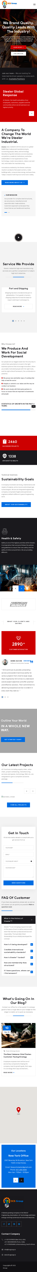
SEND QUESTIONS (18, 883)
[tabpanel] (18, 201)
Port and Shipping (18, 288)
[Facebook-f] (4, 1224)
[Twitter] (9, 1224)
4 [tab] (21, 321)
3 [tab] (18, 321)
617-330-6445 (21, 1170)
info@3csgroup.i (9, 1249)
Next (21, 1180)
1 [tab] (5, 212)
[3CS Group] (9, 4)
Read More (17, 306)
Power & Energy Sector (13, 1051)
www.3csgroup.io (10, 1255)
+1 (5, 1239)
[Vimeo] (19, 1224)
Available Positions (17, 79)
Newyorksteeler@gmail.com (21, 1167)
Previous (15, 1180)
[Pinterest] (14, 1224)
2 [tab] (9, 212)
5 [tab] (24, 321)
